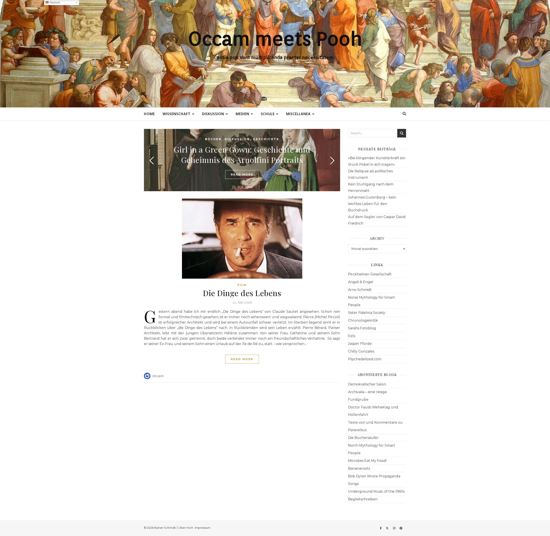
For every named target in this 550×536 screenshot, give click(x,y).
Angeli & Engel (360, 282)
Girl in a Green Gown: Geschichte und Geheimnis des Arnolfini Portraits (242, 154)
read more (242, 174)
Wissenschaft (177, 113)
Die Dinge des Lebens (242, 293)
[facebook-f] (381, 528)
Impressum (202, 527)
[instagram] (394, 528)
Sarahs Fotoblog (362, 328)
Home (149, 113)
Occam (158, 376)
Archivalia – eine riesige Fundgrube (367, 396)
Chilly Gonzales (361, 351)
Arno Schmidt (360, 290)
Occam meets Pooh (275, 38)
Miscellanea (298, 113)
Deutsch (54, 2)
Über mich (186, 527)
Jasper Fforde (360, 344)
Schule (268, 113)
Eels (351, 336)
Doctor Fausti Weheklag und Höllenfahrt (373, 411)
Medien (242, 113)
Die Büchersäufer (363, 438)
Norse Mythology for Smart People (371, 301)
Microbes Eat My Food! (367, 461)
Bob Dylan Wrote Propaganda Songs (374, 480)
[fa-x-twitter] (387, 528)
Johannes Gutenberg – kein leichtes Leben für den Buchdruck (372, 203)
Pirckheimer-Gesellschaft (370, 274)
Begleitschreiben (362, 499)
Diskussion (213, 113)
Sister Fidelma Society (366, 313)
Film (242, 285)
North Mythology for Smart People (371, 449)
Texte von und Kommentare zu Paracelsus (375, 426)
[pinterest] (401, 528)
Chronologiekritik (363, 320)
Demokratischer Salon (367, 384)
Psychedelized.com (364, 359)
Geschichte (266, 139)
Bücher (213, 139)
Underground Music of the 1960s (376, 491)
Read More (242, 359)
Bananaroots (359, 468)
